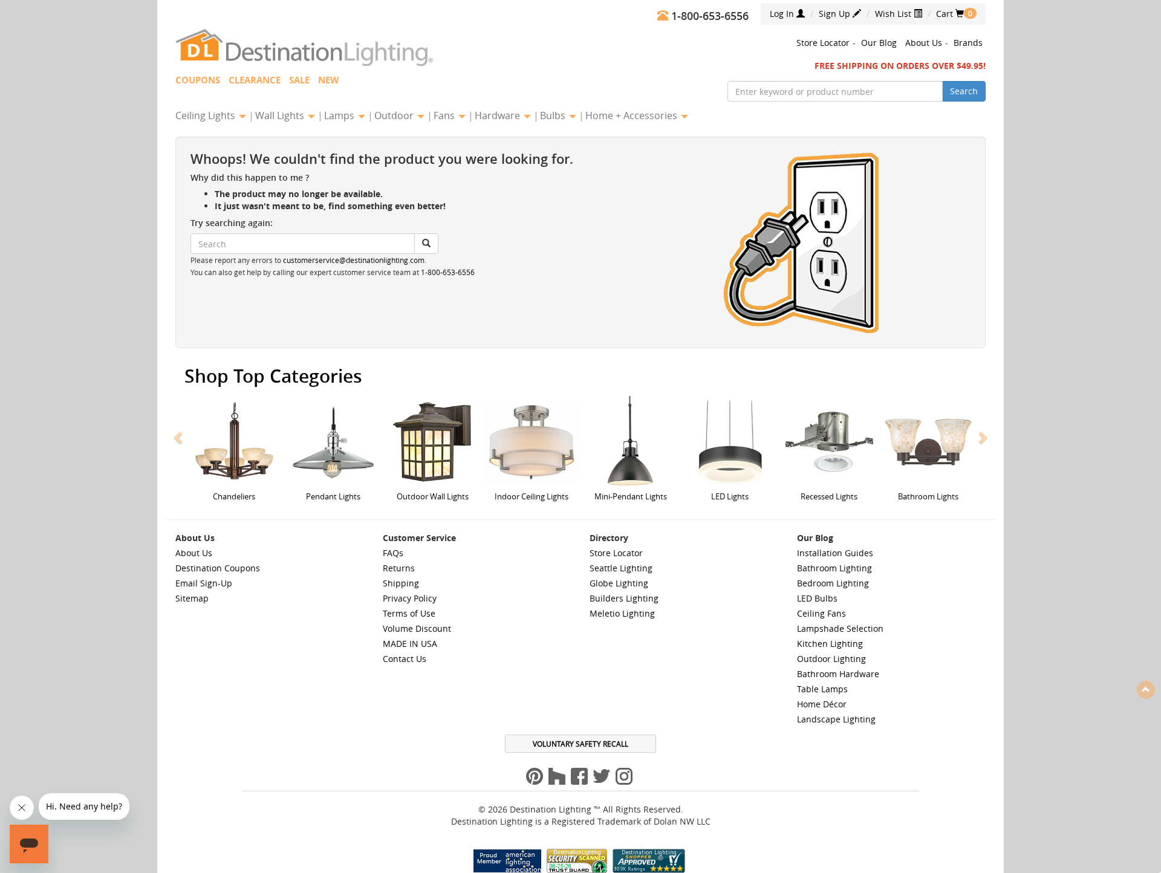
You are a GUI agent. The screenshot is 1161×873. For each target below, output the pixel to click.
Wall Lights (281, 115)
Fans (445, 115)
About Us (923, 42)
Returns (399, 568)
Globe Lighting (619, 583)
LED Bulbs (817, 598)
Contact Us (404, 658)
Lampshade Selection (840, 628)
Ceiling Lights (206, 115)
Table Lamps (822, 689)
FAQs (393, 553)
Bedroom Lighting (833, 583)
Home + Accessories (632, 115)
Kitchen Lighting (830, 643)
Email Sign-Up (203, 583)
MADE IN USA (410, 643)
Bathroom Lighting (834, 568)
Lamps (340, 115)
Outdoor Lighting (831, 658)
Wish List (894, 13)
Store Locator (823, 42)
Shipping (401, 583)
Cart (950, 13)
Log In (783, 13)
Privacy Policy (410, 598)
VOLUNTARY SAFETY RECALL (580, 743)
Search (964, 91)
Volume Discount (417, 628)
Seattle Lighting (621, 568)
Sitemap (192, 598)
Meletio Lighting (622, 613)
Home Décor (822, 704)
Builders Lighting (624, 598)
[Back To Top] (1146, 689)
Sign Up (836, 13)
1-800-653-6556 (448, 272)
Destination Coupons (217, 568)
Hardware (498, 115)
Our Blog (879, 42)
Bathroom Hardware (838, 674)
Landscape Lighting (836, 719)
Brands (968, 42)
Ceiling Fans (821, 613)
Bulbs (554, 115)
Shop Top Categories (273, 376)
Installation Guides (835, 553)
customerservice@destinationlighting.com (353, 260)
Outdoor (395, 115)
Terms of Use (409, 613)
